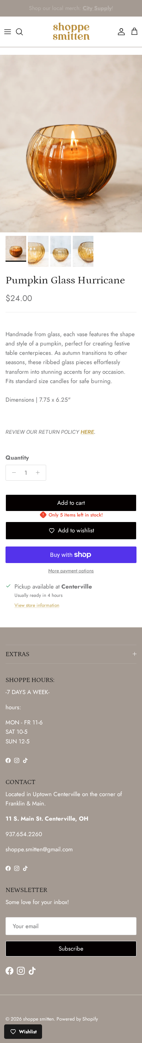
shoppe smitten (38, 1018)
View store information (36, 605)
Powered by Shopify (77, 1018)
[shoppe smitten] (71, 31)
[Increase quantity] (39, 472)
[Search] (22, 31)
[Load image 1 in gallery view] (71, 143)
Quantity (17, 458)
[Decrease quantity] (12, 472)
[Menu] (7, 31)
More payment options (71, 571)
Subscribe (71, 948)
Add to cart (71, 503)
